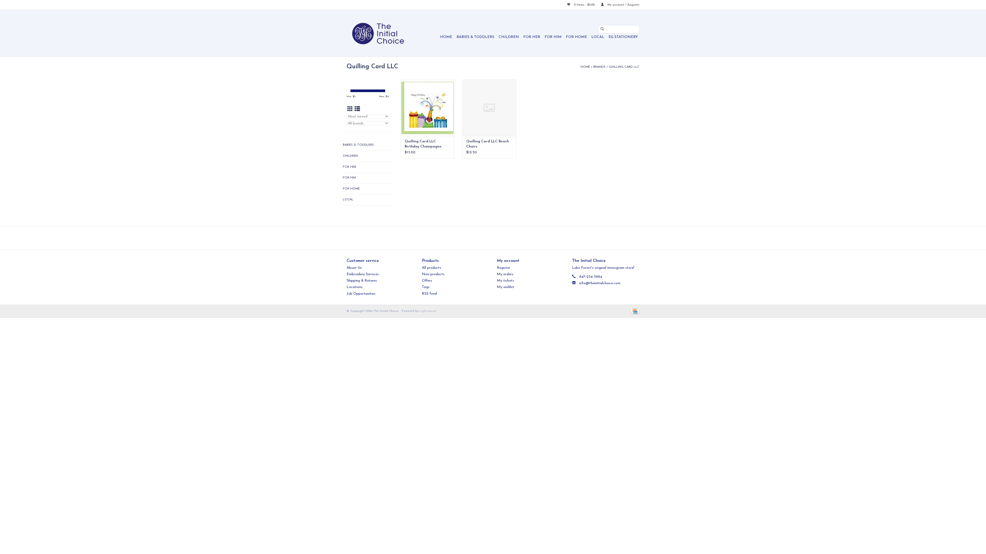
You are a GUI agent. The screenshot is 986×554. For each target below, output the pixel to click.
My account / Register (622, 4)
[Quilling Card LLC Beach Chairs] (489, 108)
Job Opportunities (361, 294)
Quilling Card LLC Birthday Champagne (423, 144)
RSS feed (429, 294)
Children (509, 37)
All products (431, 268)
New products (433, 274)
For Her (531, 37)
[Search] (602, 29)
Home (446, 37)
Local (597, 37)
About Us (354, 268)
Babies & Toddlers (475, 37)
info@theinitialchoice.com (599, 283)
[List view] (357, 109)
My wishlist (505, 287)
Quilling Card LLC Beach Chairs (487, 144)
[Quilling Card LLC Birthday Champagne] (427, 108)
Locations (355, 287)
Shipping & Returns (362, 281)
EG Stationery (623, 37)
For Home (576, 37)
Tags (426, 287)
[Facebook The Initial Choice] (488, 238)
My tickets (505, 281)
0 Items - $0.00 (584, 4)
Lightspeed (428, 311)
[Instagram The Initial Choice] (498, 238)
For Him (553, 37)
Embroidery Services (363, 274)
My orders (505, 274)
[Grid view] (350, 109)
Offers (427, 281)
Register (503, 268)
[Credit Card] (634, 311)
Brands (599, 66)
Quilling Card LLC (624, 66)
